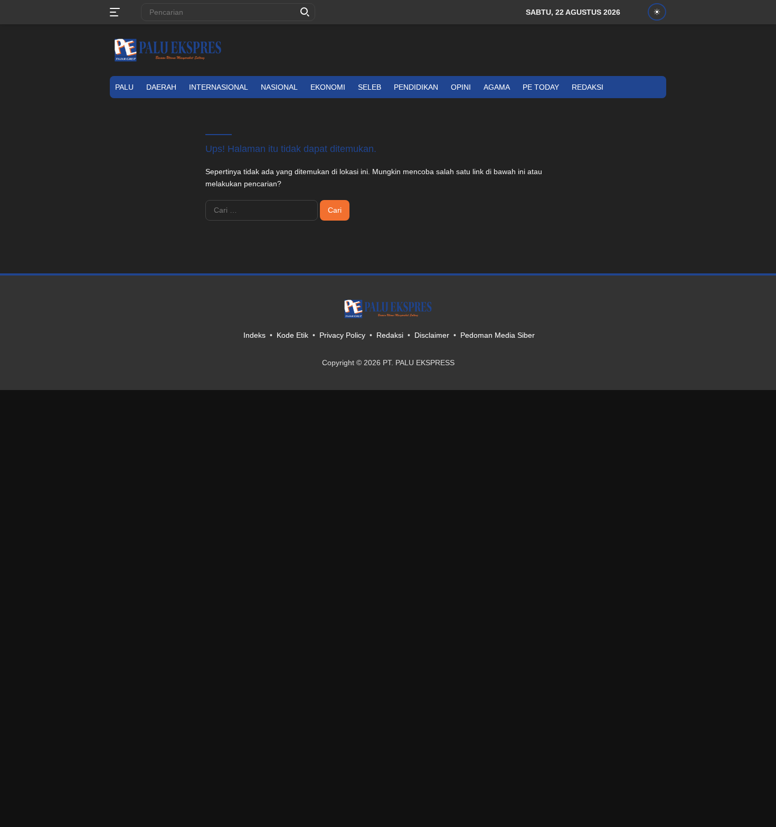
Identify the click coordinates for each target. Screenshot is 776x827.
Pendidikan (416, 87)
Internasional (218, 87)
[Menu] (117, 12)
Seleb (369, 87)
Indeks (254, 335)
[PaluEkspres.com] (168, 49)
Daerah (161, 87)
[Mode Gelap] (657, 12)
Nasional (279, 87)
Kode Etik (292, 335)
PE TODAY (541, 87)
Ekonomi (327, 87)
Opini (461, 87)
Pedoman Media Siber (497, 335)
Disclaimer (431, 335)
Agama (497, 87)
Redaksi (587, 87)
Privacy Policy (342, 335)
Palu (124, 87)
